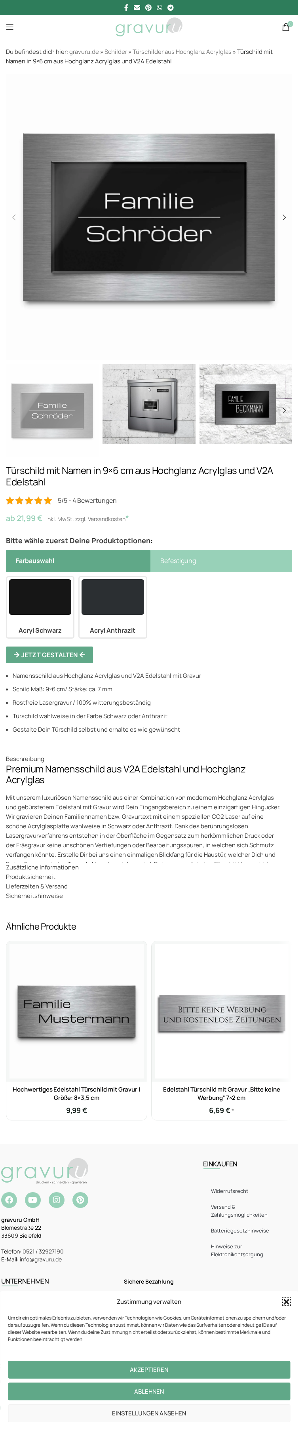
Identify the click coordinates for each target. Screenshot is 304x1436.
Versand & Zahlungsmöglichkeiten (239, 1210)
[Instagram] (57, 1200)
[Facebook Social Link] (126, 7)
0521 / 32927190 (43, 1251)
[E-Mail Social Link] (136, 7)
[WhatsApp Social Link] (159, 7)
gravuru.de (84, 52)
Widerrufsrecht (229, 1190)
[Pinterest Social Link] (148, 7)
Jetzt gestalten (49, 654)
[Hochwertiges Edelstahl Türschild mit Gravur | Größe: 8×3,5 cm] (76, 1011)
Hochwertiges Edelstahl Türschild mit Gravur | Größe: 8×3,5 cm (76, 1093)
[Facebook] (9, 1200)
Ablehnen (149, 1391)
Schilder (115, 52)
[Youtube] (33, 1200)
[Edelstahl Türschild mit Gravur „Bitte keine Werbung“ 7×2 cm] (222, 1011)
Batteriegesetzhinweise (240, 1230)
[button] (286, 1302)
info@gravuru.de (41, 1259)
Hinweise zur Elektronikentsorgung (237, 1250)
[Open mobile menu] (10, 27)
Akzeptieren (149, 1370)
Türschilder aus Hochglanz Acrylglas (182, 52)
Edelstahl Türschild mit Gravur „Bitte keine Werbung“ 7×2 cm (221, 1093)
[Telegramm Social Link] (171, 7)
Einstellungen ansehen (149, 1413)
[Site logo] (149, 26)
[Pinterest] (80, 1200)
